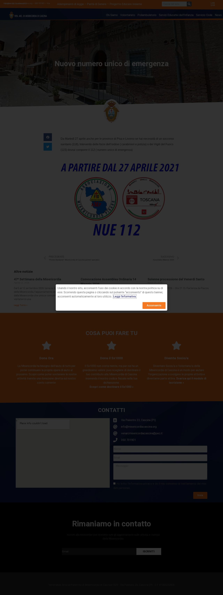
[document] (111, 297)
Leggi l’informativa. (124, 296)
